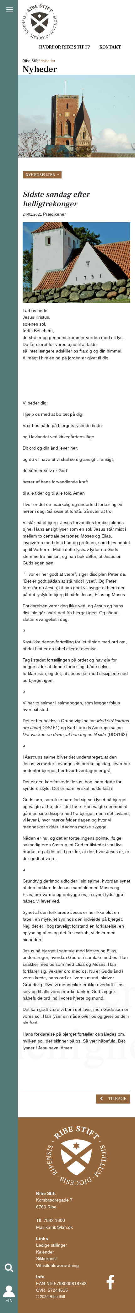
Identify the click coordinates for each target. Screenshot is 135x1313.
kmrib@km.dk (59, 1227)
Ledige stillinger (51, 1245)
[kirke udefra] (76, 262)
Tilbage (117, 1099)
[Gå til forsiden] (76, 1155)
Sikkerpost (46, 1258)
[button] (9, 1267)
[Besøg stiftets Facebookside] (110, 1286)
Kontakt (110, 47)
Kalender (45, 1251)
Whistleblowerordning (57, 1265)
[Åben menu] (9, 9)
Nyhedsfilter (40, 174)
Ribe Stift (30, 61)
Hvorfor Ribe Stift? (64, 47)
